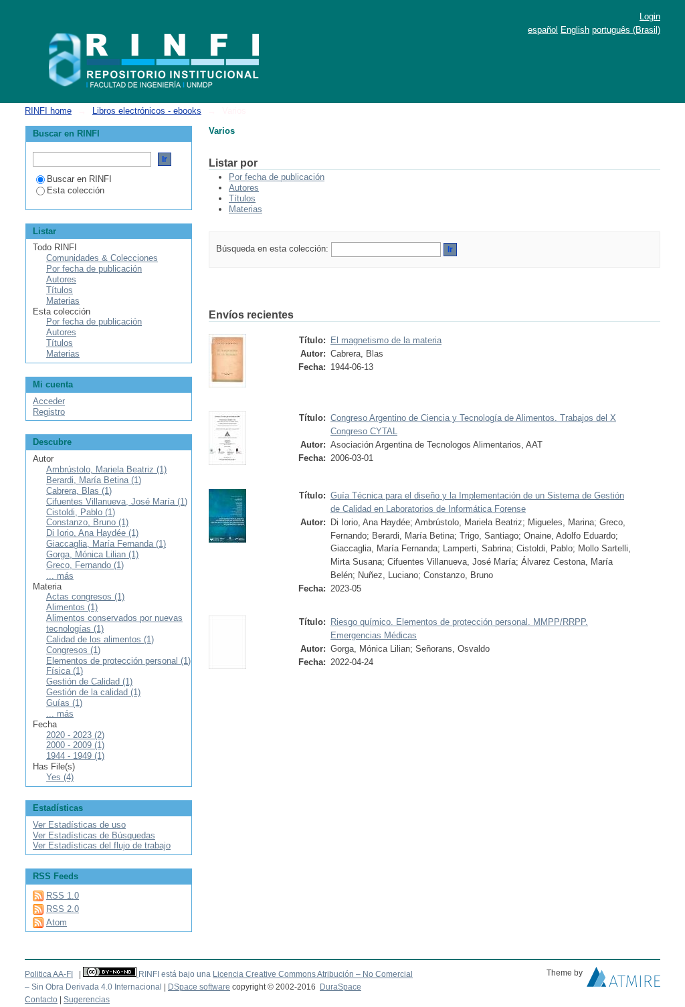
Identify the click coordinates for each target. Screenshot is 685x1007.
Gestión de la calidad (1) (93, 692)
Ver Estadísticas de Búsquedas (94, 835)
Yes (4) (60, 777)
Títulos (242, 198)
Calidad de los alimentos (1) (100, 639)
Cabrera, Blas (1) (79, 491)
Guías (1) (64, 703)
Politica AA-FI (49, 974)
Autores (244, 188)
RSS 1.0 (62, 896)
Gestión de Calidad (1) (89, 681)
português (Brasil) (626, 30)
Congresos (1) (73, 650)
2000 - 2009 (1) (75, 745)
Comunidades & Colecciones (102, 258)
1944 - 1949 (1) (75, 756)
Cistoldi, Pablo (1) (80, 512)
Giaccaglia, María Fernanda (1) (106, 544)
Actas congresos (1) (85, 596)
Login (650, 16)
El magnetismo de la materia (386, 340)
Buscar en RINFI (79, 179)
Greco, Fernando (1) (85, 565)
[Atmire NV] (623, 980)
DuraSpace (340, 987)
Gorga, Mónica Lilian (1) (92, 554)
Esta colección (75, 190)
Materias (245, 209)
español (543, 30)
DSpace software (199, 987)
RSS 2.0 (62, 909)
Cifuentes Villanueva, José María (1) (116, 501)
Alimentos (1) (72, 607)
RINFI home (48, 111)
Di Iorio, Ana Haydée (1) (92, 533)
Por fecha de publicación (276, 177)
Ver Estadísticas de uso (79, 825)
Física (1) (64, 671)
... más (60, 576)
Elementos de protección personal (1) (118, 661)
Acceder (49, 401)
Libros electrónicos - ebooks (146, 111)
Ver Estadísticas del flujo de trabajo (102, 845)
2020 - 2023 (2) (75, 735)
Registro (49, 412)
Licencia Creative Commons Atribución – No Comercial (313, 974)
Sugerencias (87, 999)
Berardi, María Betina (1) (93, 480)
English (575, 30)
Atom (56, 922)
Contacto (41, 999)
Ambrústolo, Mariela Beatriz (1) (106, 469)
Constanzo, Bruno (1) (87, 522)
